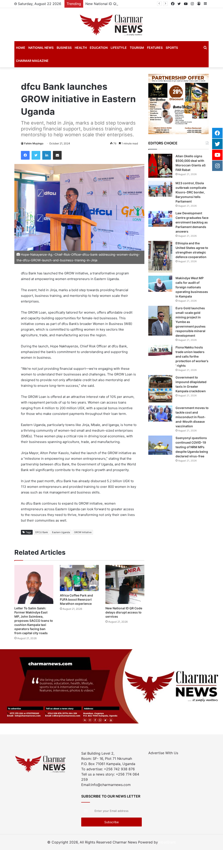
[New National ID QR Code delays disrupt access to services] (124, 584)
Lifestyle (119, 47)
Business (64, 47)
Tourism (137, 47)
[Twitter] (36, 155)
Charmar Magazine (32, 61)
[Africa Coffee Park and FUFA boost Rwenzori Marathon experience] (79, 578)
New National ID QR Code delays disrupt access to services (135, 4)
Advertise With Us (163, 753)
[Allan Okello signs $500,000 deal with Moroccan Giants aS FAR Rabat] (160, 166)
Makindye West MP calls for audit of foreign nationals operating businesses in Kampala (192, 287)
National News (41, 47)
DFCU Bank (41, 532)
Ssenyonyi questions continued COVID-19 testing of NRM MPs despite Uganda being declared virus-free (192, 447)
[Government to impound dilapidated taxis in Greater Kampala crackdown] (160, 388)
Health (81, 47)
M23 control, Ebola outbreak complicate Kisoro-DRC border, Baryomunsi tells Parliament (191, 192)
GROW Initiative (82, 532)
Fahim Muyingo (33, 143)
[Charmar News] (111, 24)
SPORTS (172, 47)
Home (20, 47)
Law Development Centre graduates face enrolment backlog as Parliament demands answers (192, 222)
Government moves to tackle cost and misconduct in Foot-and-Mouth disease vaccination (192, 417)
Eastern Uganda (61, 532)
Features (155, 47)
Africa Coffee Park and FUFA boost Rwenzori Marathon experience (76, 599)
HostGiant (167, 842)
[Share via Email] (57, 155)
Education (99, 47)
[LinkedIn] (46, 155)
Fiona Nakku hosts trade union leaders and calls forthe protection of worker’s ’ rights (192, 356)
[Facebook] (25, 155)
